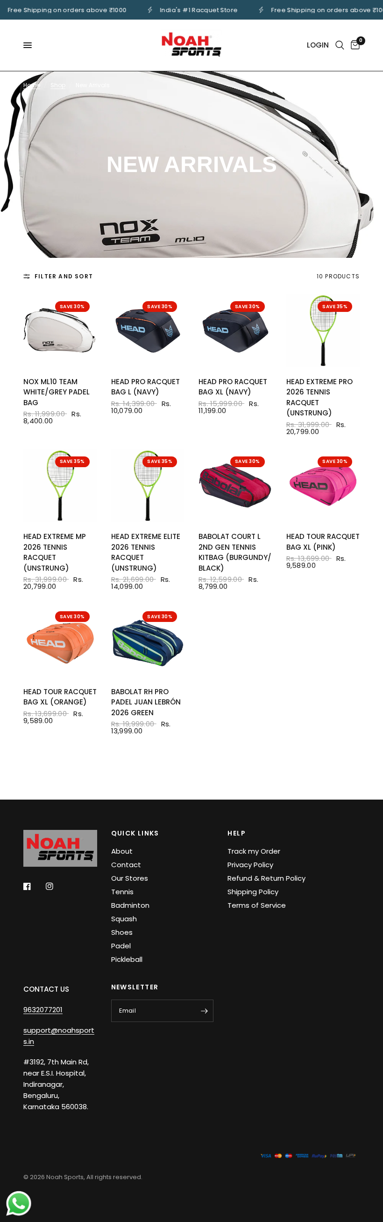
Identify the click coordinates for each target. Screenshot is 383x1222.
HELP (236, 833)
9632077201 (43, 1010)
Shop (57, 85)
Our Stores (129, 878)
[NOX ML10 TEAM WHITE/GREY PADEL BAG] (60, 330)
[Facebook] (33, 886)
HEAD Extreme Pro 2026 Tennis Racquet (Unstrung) (319, 397)
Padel (121, 946)
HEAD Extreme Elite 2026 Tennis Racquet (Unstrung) (145, 552)
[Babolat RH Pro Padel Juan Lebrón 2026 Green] (148, 640)
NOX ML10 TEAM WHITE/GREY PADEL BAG (56, 392)
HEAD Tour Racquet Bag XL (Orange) (60, 697)
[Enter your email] (204, 1011)
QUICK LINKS (135, 833)
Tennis (122, 892)
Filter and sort (64, 276)
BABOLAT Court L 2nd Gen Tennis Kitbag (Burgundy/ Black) (235, 552)
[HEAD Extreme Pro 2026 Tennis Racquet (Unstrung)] (323, 330)
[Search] (340, 45)
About (122, 851)
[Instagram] (56, 886)
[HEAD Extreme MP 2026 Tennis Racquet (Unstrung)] (60, 486)
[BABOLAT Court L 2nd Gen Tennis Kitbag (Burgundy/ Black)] (235, 486)
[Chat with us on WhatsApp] (19, 1202)
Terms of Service (256, 905)
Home (31, 85)
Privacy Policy (250, 865)
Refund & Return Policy (266, 878)
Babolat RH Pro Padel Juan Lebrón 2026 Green (146, 702)
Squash (124, 919)
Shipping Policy (252, 892)
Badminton (130, 905)
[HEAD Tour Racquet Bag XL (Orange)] (60, 640)
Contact (126, 865)
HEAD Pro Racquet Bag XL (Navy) (233, 387)
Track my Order (253, 851)
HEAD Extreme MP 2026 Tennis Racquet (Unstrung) (54, 552)
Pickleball (126, 959)
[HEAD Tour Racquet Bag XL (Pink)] (323, 486)
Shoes (122, 932)
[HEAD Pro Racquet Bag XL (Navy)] (235, 330)
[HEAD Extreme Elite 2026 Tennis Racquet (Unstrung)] (148, 486)
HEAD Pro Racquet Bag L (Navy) (145, 387)
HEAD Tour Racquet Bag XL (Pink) (323, 542)
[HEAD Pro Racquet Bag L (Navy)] (148, 330)
